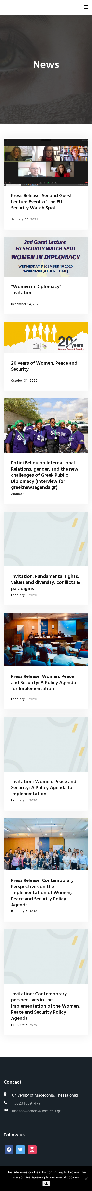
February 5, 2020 (24, 595)
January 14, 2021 (24, 219)
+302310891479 (26, 1103)
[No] (85, 1178)
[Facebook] (9, 1149)
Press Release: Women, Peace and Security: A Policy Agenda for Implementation (43, 683)
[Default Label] (20, 1149)
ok (46, 1183)
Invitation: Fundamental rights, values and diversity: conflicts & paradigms (45, 583)
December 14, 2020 (26, 304)
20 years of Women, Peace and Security (44, 366)
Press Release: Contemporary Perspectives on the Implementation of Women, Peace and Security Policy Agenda (42, 893)
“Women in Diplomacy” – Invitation (38, 290)
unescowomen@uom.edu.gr (36, 1111)
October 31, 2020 (24, 380)
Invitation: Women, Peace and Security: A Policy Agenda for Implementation (43, 788)
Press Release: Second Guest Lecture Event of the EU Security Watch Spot (41, 202)
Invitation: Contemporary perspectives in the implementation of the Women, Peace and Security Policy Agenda (45, 1006)
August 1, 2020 (23, 494)
